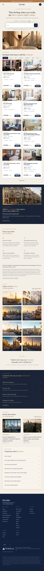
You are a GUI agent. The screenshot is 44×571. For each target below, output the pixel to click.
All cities (31, 511)
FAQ (3, 536)
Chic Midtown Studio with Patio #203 (32, 73)
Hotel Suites (5, 521)
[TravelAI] (9, 549)
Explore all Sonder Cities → (36, 288)
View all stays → (22, 180)
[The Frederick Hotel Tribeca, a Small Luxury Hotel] (11, 155)
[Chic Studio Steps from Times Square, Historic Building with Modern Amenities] (32, 125)
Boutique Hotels (6, 517)
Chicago (17, 527)
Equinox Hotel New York (8, 73)
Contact (4, 534)
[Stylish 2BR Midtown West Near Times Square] (32, 155)
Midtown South (10, 105)
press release (29, 1)
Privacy (17, 532)
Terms (17, 534)
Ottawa (17, 515)
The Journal (32, 513)
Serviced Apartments (7, 515)
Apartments (5, 513)
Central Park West (10, 136)
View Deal (38, 86)
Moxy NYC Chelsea (7, 103)
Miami (17, 523)
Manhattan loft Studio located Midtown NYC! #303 (30, 104)
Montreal (18, 513)
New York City (19, 509)
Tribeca (9, 166)
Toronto (17, 525)
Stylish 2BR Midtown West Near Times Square (31, 164)
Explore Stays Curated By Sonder (10, 278)
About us (4, 532)
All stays (31, 509)
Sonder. (6, 551)
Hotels (4, 509)
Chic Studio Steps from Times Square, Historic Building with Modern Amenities (32, 134)
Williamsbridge (30, 166)
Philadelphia (18, 517)
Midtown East (30, 75)
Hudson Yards (10, 75)
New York (5, 75)
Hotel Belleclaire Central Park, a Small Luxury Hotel (11, 134)
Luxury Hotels (5, 519)
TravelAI (12, 1)
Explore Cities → (6, 220)
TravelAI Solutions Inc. (27, 547)
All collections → (6, 405)
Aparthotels (5, 511)
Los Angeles (18, 511)
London (17, 519)
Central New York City (31, 136)
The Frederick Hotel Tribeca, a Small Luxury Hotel (11, 164)
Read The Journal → (37, 416)
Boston (17, 521)
